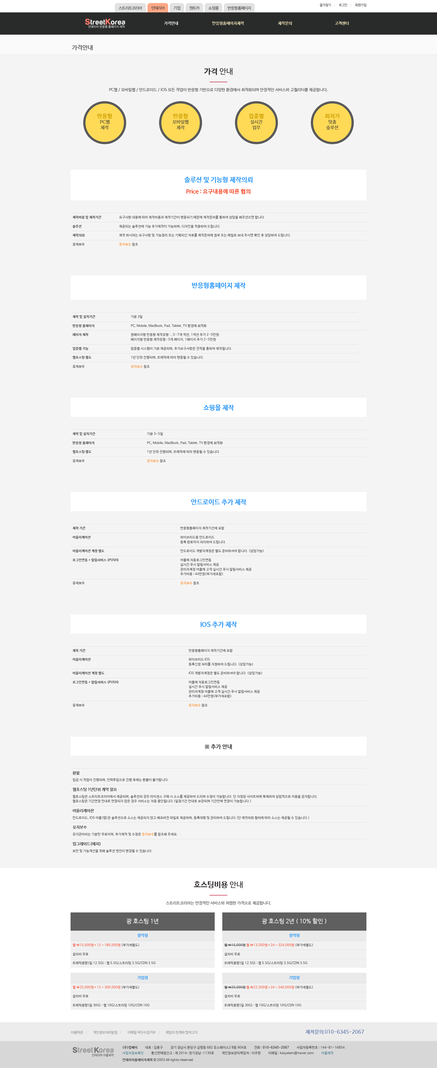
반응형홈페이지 (239, 8)
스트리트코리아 (130, 8)
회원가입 (360, 5)
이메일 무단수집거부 (141, 1033)
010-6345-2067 (276, 1048)
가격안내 (171, 23)
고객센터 (342, 23)
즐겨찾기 (325, 5)
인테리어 (158, 8)
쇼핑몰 (213, 8)
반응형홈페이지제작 (228, 23)
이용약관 (77, 1033)
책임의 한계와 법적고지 (182, 1033)
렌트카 (194, 8)
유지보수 (125, 244)
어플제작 (327, 1053)
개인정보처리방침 (105, 1033)
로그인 (343, 5)
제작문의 (285, 23)
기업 (176, 8)
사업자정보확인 (133, 1053)
